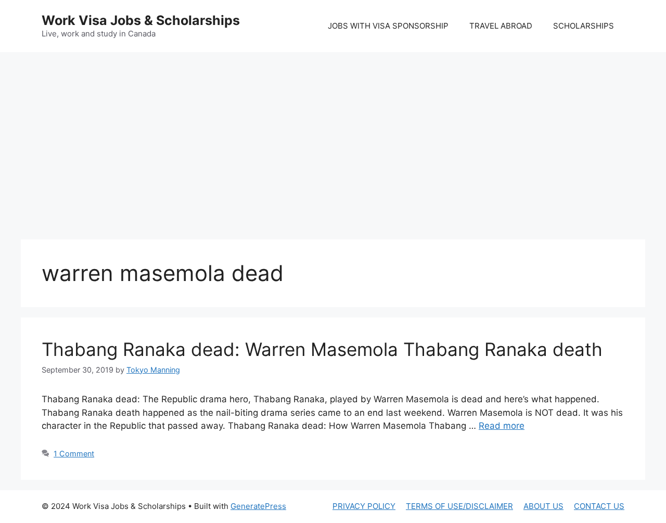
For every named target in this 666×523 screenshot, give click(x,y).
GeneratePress (258, 506)
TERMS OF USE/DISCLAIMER (459, 506)
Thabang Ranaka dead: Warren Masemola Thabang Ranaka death (322, 349)
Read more (501, 425)
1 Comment (74, 453)
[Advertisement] (333, 135)
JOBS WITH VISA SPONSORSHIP (388, 26)
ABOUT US (543, 506)
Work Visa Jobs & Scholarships (141, 20)
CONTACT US (599, 506)
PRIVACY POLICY (363, 506)
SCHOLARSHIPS (583, 26)
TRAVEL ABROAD (500, 26)
